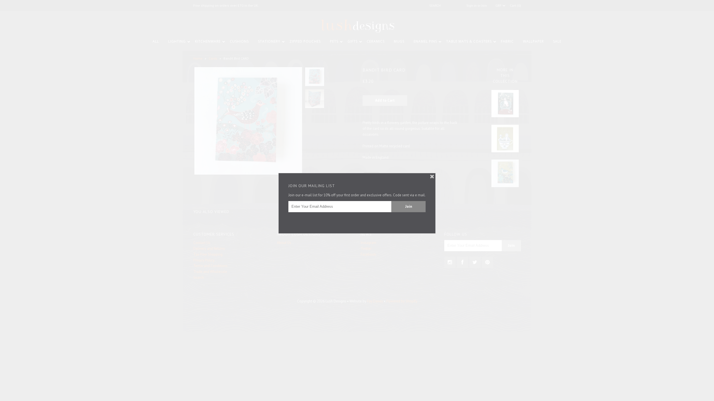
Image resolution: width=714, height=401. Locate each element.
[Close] (432, 176)
